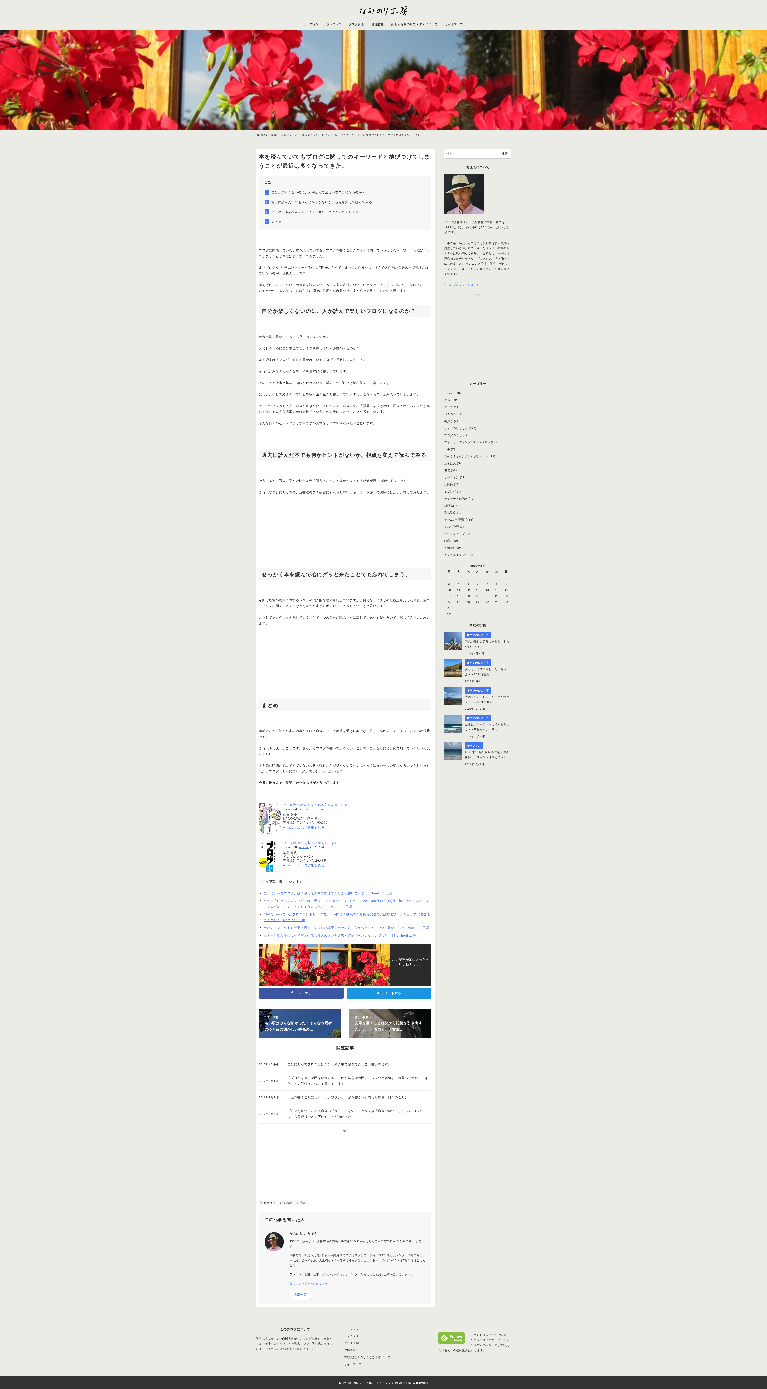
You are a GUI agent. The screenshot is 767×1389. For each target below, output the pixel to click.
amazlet (304, 809)
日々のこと (451, 414)
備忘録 (287, 1202)
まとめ (276, 221)
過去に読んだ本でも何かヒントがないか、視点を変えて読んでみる (321, 202)
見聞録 (448, 484)
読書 (302, 1202)
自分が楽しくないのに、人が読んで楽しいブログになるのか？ (318, 192)
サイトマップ (353, 1364)
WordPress (420, 1383)
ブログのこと (453, 435)
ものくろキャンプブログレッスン (466, 456)
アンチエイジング (456, 555)
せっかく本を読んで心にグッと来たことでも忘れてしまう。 (316, 211)
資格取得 (450, 512)
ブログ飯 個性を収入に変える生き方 (310, 842)
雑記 (447, 505)
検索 (504, 153)
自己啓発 (269, 1202)
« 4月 (448, 614)
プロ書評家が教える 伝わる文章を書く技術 (315, 804)
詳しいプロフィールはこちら (309, 1283)
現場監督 (350, 1350)
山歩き (448, 421)
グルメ (448, 400)
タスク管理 (451, 526)
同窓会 (448, 541)
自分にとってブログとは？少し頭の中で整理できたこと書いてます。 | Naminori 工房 (328, 893)
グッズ (448, 407)
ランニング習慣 (454, 519)
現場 (447, 470)
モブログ (450, 491)
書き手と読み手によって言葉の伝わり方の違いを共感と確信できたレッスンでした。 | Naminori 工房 (340, 935)
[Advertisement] (345, 529)
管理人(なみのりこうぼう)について (367, 1357)
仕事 (447, 449)
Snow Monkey (349, 1383)
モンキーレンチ (384, 1383)
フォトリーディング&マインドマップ (469, 442)
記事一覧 (300, 1294)
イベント (450, 393)
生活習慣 (450, 548)
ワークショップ (454, 534)
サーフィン (451, 477)
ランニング (351, 1336)
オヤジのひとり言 (456, 428)
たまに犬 (450, 463)
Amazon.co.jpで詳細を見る (303, 827)
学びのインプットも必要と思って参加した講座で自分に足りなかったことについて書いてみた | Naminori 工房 (346, 927)
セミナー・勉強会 (456, 498)
